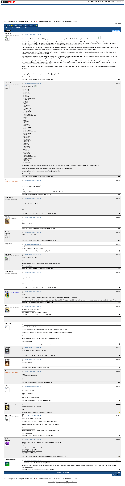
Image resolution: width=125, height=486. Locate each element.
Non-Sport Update (9, 21)
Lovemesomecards (10, 459)
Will (6, 403)
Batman (7, 306)
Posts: (24, 79)
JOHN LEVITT (9, 198)
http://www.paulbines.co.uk (29, 449)
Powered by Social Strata (63, 472)
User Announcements (44, 21)
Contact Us (119, 1)
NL (5, 371)
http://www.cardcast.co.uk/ (29, 452)
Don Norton (8, 232)
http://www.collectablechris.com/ (31, 397)
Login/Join (117, 28)
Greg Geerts (8, 243)
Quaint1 (7, 439)
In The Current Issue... (108, 1)
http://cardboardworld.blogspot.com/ (32, 451)
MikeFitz (7, 217)
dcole (6, 180)
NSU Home (91, 1)
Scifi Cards (8, 34)
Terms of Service (72, 482)
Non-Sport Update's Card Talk (26, 21)
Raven (6, 291)
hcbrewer (7, 386)
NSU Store (98, 1)
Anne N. (7, 359)
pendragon (8, 347)
